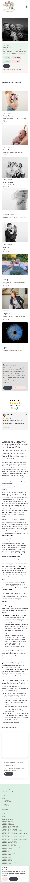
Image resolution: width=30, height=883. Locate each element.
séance (16, 568)
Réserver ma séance (20, 387)
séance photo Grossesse (21, 497)
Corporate (7, 61)
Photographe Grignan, (7, 863)
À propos (4, 795)
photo (20, 568)
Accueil (3, 793)
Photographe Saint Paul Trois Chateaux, (11, 862)
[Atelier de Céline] (9, 7)
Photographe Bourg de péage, (8, 853)
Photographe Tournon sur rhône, (9, 845)
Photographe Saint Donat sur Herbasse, (11, 847)
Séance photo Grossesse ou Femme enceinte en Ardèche (15, 839)
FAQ (2, 796)
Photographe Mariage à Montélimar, (10, 827)
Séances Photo (16, 57)
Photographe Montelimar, (7, 821)
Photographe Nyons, (6, 865)
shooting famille (14, 556)
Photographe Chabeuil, (7, 848)
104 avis (18, 405)
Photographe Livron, (6, 857)
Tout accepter (13, 879)
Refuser (22, 879)
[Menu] (26, 7)
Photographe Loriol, (6, 856)
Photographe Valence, (7, 823)
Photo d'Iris (16, 61)
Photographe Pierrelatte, (7, 860)
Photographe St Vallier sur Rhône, (9, 842)
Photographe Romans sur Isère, (9, 841)
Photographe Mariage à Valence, (9, 829)
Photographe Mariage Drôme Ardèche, (10, 826)
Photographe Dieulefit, (7, 859)
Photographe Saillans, (7, 854)
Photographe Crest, (6, 850)
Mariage (7, 57)
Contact (6, 66)
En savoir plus (6, 875)
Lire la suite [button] (22, 427)
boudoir (24, 568)
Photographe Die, (6, 851)
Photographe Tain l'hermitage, (8, 844)
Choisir (5, 879)
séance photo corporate (13, 615)
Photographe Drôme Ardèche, (8, 824)
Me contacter (8, 387)
